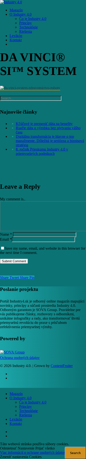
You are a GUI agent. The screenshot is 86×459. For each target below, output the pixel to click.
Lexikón (16, 419)
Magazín (16, 394)
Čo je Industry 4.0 (32, 402)
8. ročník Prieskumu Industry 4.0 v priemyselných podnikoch (42, 151)
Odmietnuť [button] (8, 448)
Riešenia (25, 415)
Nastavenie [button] (26, 448)
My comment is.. (12, 199)
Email (6, 239)
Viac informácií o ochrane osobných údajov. (33, 452)
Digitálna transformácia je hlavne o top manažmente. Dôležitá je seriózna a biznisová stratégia (50, 140)
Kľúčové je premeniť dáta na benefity (44, 124)
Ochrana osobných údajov (20, 358)
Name (6, 234)
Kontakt (16, 424)
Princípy (25, 406)
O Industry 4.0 (21, 398)
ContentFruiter (62, 366)
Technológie (28, 411)
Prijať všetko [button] (45, 448)
